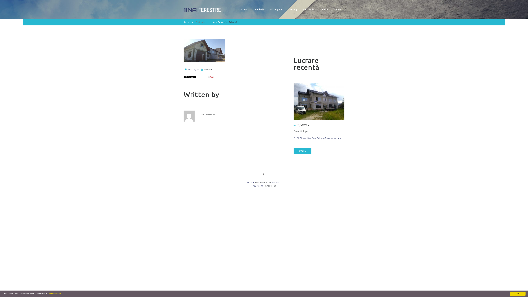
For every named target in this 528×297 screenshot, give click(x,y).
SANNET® (270, 186)
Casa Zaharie (218, 22)
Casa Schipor (302, 131)
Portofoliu (201, 22)
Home (186, 22)
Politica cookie (55, 294)
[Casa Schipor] (319, 101)
